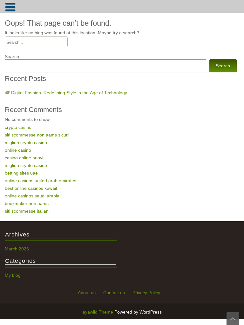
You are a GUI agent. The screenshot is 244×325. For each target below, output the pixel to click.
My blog (13, 275)
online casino (18, 150)
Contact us (114, 292)
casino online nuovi (24, 158)
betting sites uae (21, 173)
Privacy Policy (146, 292)
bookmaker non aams (27, 203)
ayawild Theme (98, 312)
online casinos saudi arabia (32, 196)
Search (12, 56)
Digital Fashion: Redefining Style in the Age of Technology (69, 93)
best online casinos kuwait (31, 188)
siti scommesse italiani (27, 211)
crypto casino (18, 127)
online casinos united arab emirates (40, 180)
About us (87, 292)
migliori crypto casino (26, 142)
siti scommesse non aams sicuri (37, 135)
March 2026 (17, 249)
